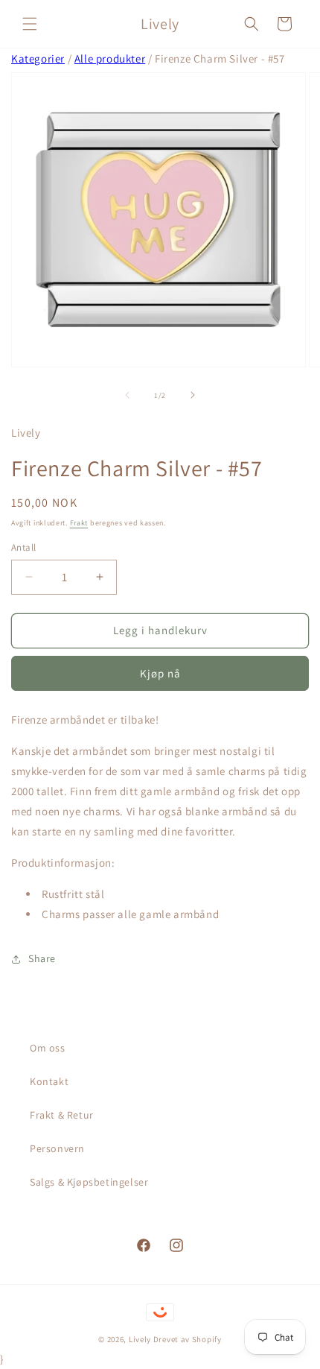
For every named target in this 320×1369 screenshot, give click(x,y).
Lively (141, 1339)
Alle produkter (109, 58)
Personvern (57, 1148)
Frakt (79, 523)
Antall (23, 547)
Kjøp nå (160, 673)
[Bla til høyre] (192, 395)
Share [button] (42, 958)
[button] (29, 23)
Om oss (47, 1048)
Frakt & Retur (62, 1115)
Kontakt (49, 1081)
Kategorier (38, 58)
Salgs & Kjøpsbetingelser (89, 1182)
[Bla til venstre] (127, 395)
